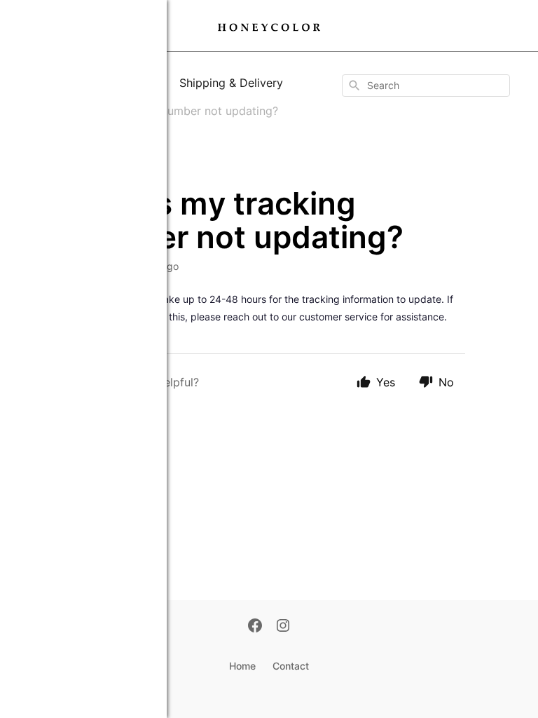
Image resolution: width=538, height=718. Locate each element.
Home (242, 666)
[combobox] (426, 85)
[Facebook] (255, 627)
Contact (291, 666)
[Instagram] (283, 627)
